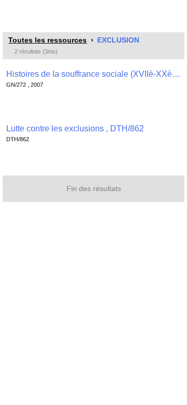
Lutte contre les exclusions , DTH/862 (75, 128)
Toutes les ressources (47, 40)
